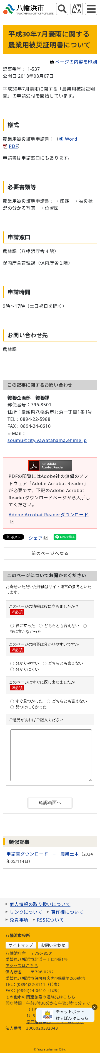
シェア (35, 538)
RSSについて (50, 920)
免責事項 (19, 920)
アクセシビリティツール (77, 9)
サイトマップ (21, 945)
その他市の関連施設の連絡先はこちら (41, 997)
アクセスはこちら (22, 965)
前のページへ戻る (50, 553)
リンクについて (26, 912)
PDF (13, 146)
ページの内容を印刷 (76, 62)
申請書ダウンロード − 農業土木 (42, 854)
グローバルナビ (91, 9)
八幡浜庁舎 (16, 953)
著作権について (67, 912)
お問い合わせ (53, 945)
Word (71, 139)
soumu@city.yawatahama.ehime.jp (47, 440)
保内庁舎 (14, 971)
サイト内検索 (62, 9)
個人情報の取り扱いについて (40, 904)
